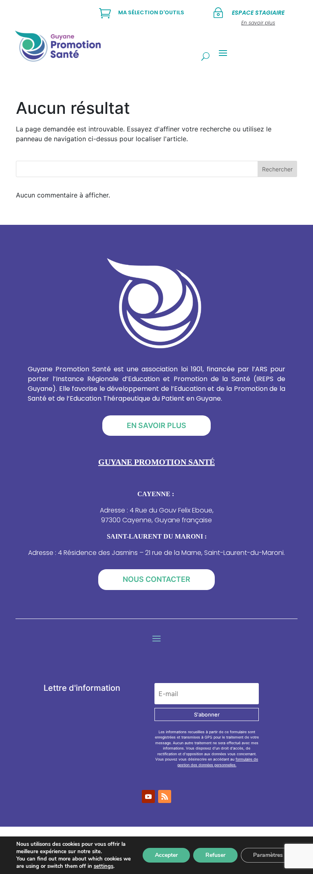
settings (103, 866)
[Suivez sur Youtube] (148, 796)
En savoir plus (156, 425)
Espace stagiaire (258, 13)
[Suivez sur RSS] (164, 796)
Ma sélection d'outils (151, 12)
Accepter (166, 855)
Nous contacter (156, 579)
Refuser (215, 855)
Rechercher (277, 169)
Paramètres (268, 855)
